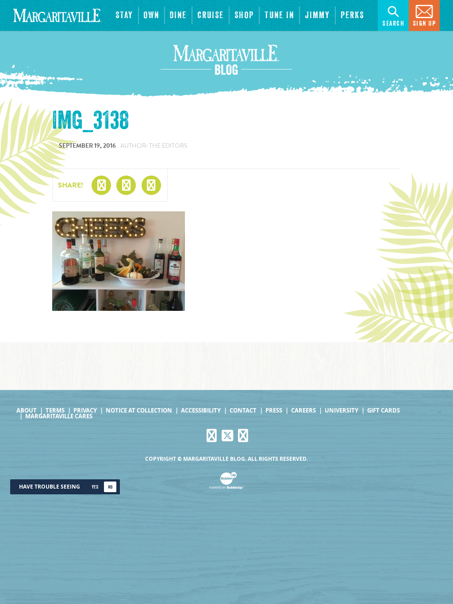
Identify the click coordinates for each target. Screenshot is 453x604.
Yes (95, 487)
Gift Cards (383, 410)
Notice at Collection (139, 410)
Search (393, 23)
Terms (55, 410)
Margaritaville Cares (58, 416)
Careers (303, 410)
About (26, 410)
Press (273, 410)
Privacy (85, 410)
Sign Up (424, 23)
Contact (243, 410)
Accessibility (201, 410)
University (341, 410)
